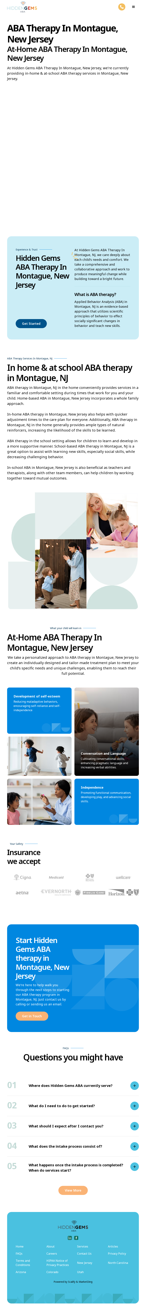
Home (20, 1246)
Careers (51, 1254)
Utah (80, 1272)
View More (73, 1190)
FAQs (19, 1254)
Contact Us (84, 1254)
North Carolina (118, 1263)
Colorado (52, 1272)
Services (82, 1246)
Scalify (71, 1281)
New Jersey (84, 1263)
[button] (133, 7)
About (50, 1246)
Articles (113, 1246)
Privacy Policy (117, 1254)
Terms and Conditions (23, 1263)
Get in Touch (32, 1016)
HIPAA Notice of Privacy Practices (57, 1263)
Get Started (31, 323)
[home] (22, 6)
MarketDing (85, 1281)
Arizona (21, 1272)
